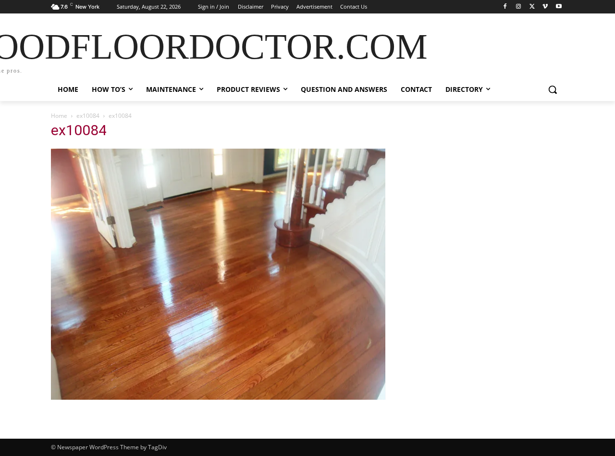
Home (59, 116)
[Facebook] (505, 7)
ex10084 (87, 116)
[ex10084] (218, 397)
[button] (552, 89)
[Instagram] (518, 7)
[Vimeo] (545, 7)
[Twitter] (532, 7)
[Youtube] (558, 7)
